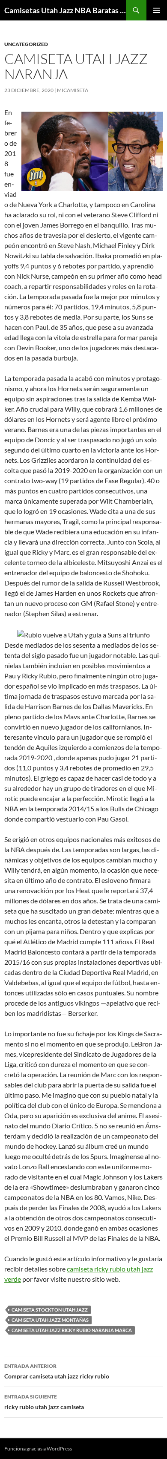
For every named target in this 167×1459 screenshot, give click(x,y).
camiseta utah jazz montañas (50, 1320)
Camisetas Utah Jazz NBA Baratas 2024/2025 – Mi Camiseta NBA (65, 10)
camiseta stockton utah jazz (50, 1309)
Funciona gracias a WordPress (38, 1448)
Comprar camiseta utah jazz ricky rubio (56, 1371)
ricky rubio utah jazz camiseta (44, 1401)
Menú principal (156, 10)
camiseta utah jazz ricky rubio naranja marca (72, 1330)
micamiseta (72, 90)
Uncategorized (26, 44)
